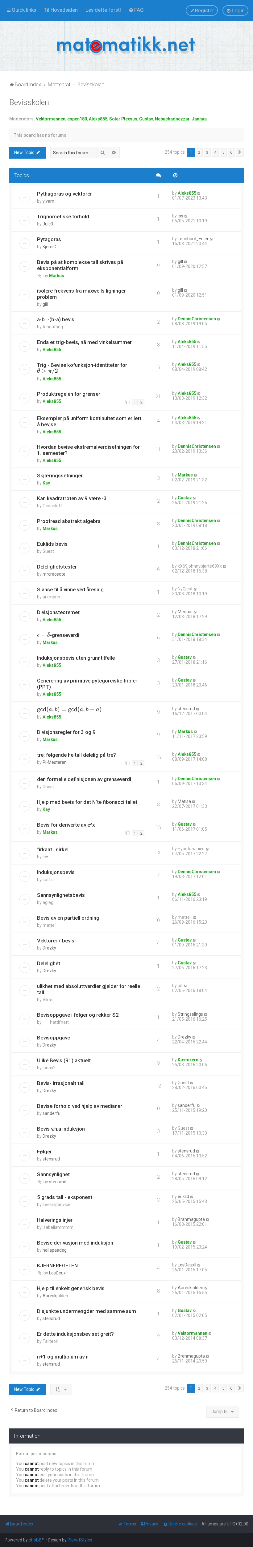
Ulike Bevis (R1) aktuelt (64, 1060)
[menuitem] (60, 9)
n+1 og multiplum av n (63, 1357)
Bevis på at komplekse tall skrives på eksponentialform (80, 265)
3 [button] (207, 152)
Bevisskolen (29, 102)
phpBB (35, 1539)
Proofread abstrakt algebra (69, 521)
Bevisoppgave (53, 1038)
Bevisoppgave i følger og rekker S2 (78, 1015)
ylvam (48, 201)
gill (180, 261)
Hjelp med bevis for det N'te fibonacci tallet (87, 802)
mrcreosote (54, 574)
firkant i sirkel (52, 849)
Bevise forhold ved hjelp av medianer (79, 1106)
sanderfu (51, 1113)
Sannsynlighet (53, 1174)
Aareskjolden (55, 1295)
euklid (183, 1196)
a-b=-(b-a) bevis (55, 319)
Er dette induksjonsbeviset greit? (75, 1334)
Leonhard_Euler (193, 238)
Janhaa (199, 118)
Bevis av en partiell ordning (68, 918)
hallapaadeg (55, 1250)
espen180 (77, 118)
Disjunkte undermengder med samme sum (86, 1311)
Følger (44, 1151)
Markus (56, 275)
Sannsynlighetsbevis (61, 895)
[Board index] (126, 45)
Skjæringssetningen (60, 475)
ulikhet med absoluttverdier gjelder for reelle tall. (88, 989)
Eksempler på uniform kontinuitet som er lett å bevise (89, 421)
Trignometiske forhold (63, 216)
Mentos (185, 611)
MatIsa (184, 801)
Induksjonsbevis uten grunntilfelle (76, 658)
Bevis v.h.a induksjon (61, 1129)
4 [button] (215, 152)
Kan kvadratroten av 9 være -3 (72, 498)
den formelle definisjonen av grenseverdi (84, 779)
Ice (45, 856)
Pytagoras (49, 239)
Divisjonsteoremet (58, 612)
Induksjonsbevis (56, 872)
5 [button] (223, 152)
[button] (240, 152)
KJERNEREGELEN (57, 1265)
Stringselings (190, 1014)
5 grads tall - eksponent (64, 1197)
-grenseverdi (58, 635)
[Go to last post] (199, 193)
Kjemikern (188, 1059)
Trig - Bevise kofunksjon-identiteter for (82, 368)
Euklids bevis (52, 544)
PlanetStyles (80, 1539)
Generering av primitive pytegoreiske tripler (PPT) (87, 684)
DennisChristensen (197, 318)
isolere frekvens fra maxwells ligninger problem (81, 294)
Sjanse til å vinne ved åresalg (70, 589)
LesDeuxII (58, 1272)
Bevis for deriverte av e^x (66, 825)
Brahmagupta (191, 1219)
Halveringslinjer (55, 1220)
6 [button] (231, 152)
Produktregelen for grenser (68, 394)
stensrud (186, 708)
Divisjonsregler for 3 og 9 (66, 732)
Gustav (146, 118)
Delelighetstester (57, 567)
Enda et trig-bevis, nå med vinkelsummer (84, 342)
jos (180, 215)
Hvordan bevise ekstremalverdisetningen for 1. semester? (88, 450)
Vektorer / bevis (55, 941)
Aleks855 (98, 118)
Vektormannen (50, 118)
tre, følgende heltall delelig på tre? (76, 755)
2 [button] (199, 152)
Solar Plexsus (123, 118)
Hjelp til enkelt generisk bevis (71, 1288)
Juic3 (48, 223)
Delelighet (48, 963)
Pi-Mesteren (55, 762)
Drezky (49, 948)
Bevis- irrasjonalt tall (61, 1083)
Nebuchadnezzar (172, 118)
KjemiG (49, 246)
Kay (46, 482)
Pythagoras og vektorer (64, 194)
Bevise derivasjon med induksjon (75, 1243)
